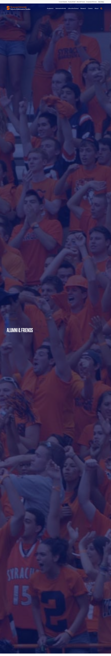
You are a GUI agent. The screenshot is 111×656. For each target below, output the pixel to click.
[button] (101, 8)
